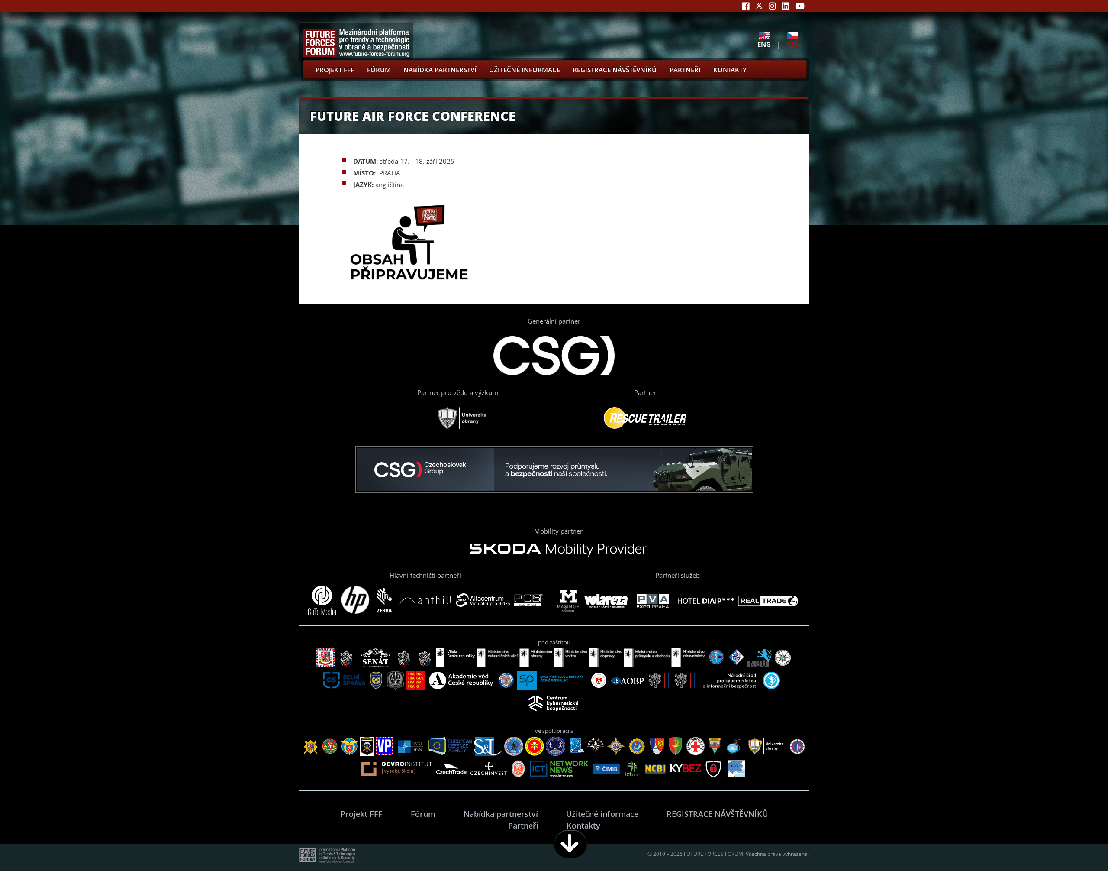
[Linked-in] (785, 6)
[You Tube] (800, 6)
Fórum (379, 69)
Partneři (685, 69)
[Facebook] (746, 6)
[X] (759, 6)
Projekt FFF (335, 69)
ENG (764, 44)
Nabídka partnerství (440, 69)
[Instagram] (772, 6)
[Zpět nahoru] (1074, 844)
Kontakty (730, 69)
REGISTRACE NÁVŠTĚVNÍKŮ (615, 69)
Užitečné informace (524, 69)
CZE (792, 44)
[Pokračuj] (570, 844)
